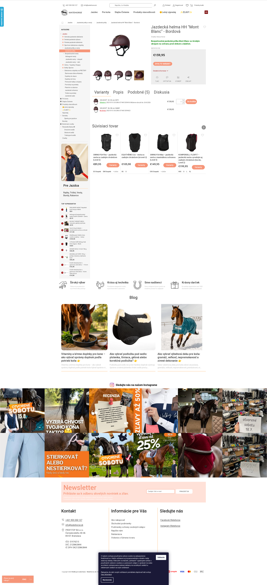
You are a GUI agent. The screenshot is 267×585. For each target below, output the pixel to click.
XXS (179, 171)
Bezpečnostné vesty (71, 53)
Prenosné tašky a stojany (73, 82)
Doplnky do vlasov (71, 76)
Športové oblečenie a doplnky (74, 45)
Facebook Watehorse (170, 520)
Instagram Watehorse (170, 526)
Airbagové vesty (70, 56)
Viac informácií (106, 575)
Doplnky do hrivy (70, 79)
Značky (64, 138)
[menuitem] (94, 12)
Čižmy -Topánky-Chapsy (72, 65)
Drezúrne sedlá (69, 130)
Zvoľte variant (162, 64)
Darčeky (65, 115)
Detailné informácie (159, 71)
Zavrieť (165, 75)
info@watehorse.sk (74, 525)
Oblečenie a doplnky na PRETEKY (75, 70)
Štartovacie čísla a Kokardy (74, 73)
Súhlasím (161, 557)
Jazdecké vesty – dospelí (73, 59)
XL (190, 171)
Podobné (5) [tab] (139, 92)
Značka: (158, 37)
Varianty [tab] (101, 92)
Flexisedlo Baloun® (68, 127)
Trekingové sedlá (70, 135)
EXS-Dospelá (154, 171)
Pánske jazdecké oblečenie (73, 42)
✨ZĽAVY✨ (66, 110)
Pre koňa (65, 99)
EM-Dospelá (107, 171)
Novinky (64, 121)
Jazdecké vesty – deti (72, 62)
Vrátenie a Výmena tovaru (123, 537)
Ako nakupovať (118, 520)
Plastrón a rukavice (71, 87)
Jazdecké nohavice (71, 90)
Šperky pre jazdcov (70, 118)
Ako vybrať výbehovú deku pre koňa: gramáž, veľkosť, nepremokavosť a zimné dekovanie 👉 (179, 357)
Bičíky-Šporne (68, 68)
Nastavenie (107, 580)
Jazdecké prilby (70, 51)
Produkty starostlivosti (69, 104)
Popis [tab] (118, 92)
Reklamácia (116, 534)
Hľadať (155, 5)
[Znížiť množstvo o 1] (184, 103)
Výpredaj (65, 113)
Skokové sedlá (69, 132)
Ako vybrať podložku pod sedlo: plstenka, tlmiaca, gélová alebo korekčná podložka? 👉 (128, 357)
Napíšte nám (117, 530)
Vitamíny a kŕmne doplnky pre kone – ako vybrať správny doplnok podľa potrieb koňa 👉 (83, 357)
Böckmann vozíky (68, 124)
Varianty (113, 165)
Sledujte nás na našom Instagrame (136, 385)
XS (122, 171)
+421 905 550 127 (73, 520)
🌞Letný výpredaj (68, 107)
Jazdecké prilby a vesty (72, 48)
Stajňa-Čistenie (67, 101)
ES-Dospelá (97, 171)
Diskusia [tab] (161, 92)
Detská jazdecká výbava (72, 39)
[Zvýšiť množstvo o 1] (184, 100)
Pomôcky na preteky (71, 84)
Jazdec (64, 34)
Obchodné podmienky (121, 523)
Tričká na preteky (70, 93)
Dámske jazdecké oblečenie (73, 37)
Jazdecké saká (70, 96)
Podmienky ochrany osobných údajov (128, 527)
